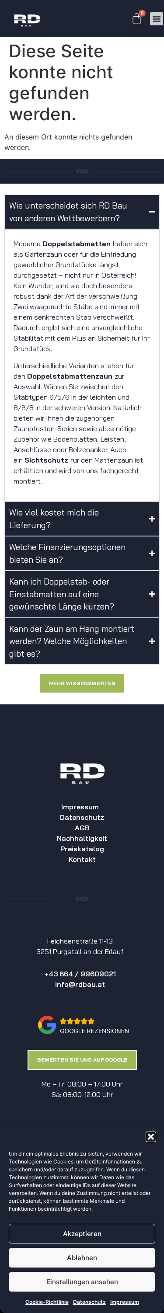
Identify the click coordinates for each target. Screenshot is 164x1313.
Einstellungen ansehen (82, 1282)
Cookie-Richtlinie (47, 1302)
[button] (151, 1136)
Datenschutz (89, 1302)
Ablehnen (82, 1258)
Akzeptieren (82, 1233)
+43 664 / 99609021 (80, 973)
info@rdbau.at (80, 984)
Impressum (124, 1302)
